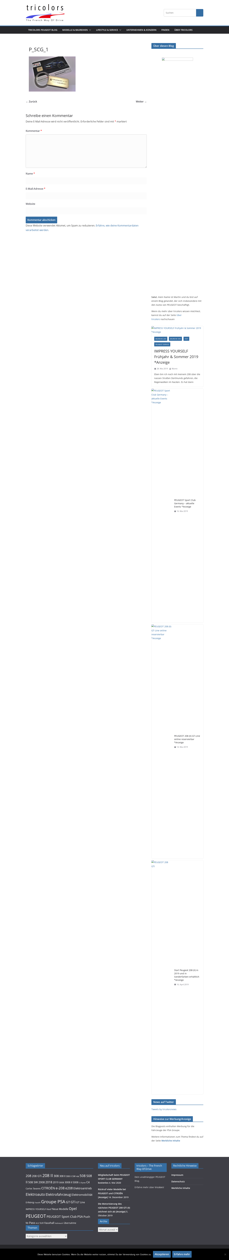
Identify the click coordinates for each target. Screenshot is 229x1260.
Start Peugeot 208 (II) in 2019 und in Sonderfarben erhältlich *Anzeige (186, 975)
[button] (89, 30)
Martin (174, 368)
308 (56, 1176)
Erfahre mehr (182, 1254)
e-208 (60, 1188)
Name (30, 173)
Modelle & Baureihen (75, 29)
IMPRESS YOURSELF (36, 1209)
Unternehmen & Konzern (141, 29)
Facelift (38, 1203)
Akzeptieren (162, 1254)
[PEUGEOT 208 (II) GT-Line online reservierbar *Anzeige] (161, 741)
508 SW (33, 1182)
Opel (73, 1208)
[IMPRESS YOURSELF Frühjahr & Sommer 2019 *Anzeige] (177, 330)
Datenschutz (178, 1181)
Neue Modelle (60, 1209)
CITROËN (48, 1188)
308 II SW (71, 1176)
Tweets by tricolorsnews (164, 1109)
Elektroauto (35, 1194)
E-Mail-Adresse (35, 188)
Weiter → (141, 101)
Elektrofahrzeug (58, 1194)
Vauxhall (49, 1223)
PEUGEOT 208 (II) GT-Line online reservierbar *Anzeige (187, 739)
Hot (186, 339)
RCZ (37, 1223)
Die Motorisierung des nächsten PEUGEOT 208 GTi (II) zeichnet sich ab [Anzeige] (114, 1207)
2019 (55, 1182)
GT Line (80, 1202)
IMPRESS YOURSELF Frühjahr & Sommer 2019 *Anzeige (176, 356)
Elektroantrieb (82, 1188)
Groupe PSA (53, 1201)
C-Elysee (82, 1183)
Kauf (49, 1209)
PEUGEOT (36, 1216)
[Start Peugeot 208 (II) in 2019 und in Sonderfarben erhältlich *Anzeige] (161, 977)
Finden (165, 29)
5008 (75, 1182)
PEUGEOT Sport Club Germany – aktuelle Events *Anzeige (185, 503)
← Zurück (31, 101)
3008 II (68, 1182)
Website (30, 204)
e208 (69, 1188)
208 (28, 1176)
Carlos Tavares (33, 1188)
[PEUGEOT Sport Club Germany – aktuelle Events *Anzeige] (161, 506)
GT (68, 1202)
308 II (62, 1176)
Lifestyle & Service (107, 29)
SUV (42, 1223)
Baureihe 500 (175, 339)
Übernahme (70, 1223)
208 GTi (37, 1176)
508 (83, 1175)
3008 (61, 1182)
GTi (73, 1202)
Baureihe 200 (160, 339)
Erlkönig (30, 1202)
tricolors (159, 1187)
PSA (80, 1216)
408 (77, 1176)
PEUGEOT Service (162, 344)
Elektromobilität (82, 1195)
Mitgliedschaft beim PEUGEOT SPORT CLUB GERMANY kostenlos (114, 1178)
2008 (41, 1182)
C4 (88, 1182)
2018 (48, 1182)
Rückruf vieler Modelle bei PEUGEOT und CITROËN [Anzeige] (112, 1193)
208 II (47, 1175)
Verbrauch (59, 1223)
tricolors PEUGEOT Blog (42, 29)
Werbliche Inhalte (170, 1140)
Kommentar (34, 131)
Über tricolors (183, 29)
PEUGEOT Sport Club (62, 1216)
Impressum (177, 1174)
